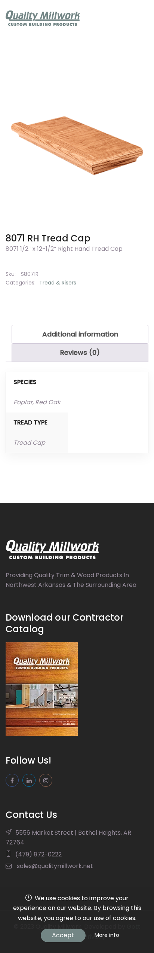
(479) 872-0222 (38, 854)
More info (107, 935)
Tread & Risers (57, 282)
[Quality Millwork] (43, 18)
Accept (63, 935)
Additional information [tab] (80, 334)
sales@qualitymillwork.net (55, 866)
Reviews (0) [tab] (80, 352)
